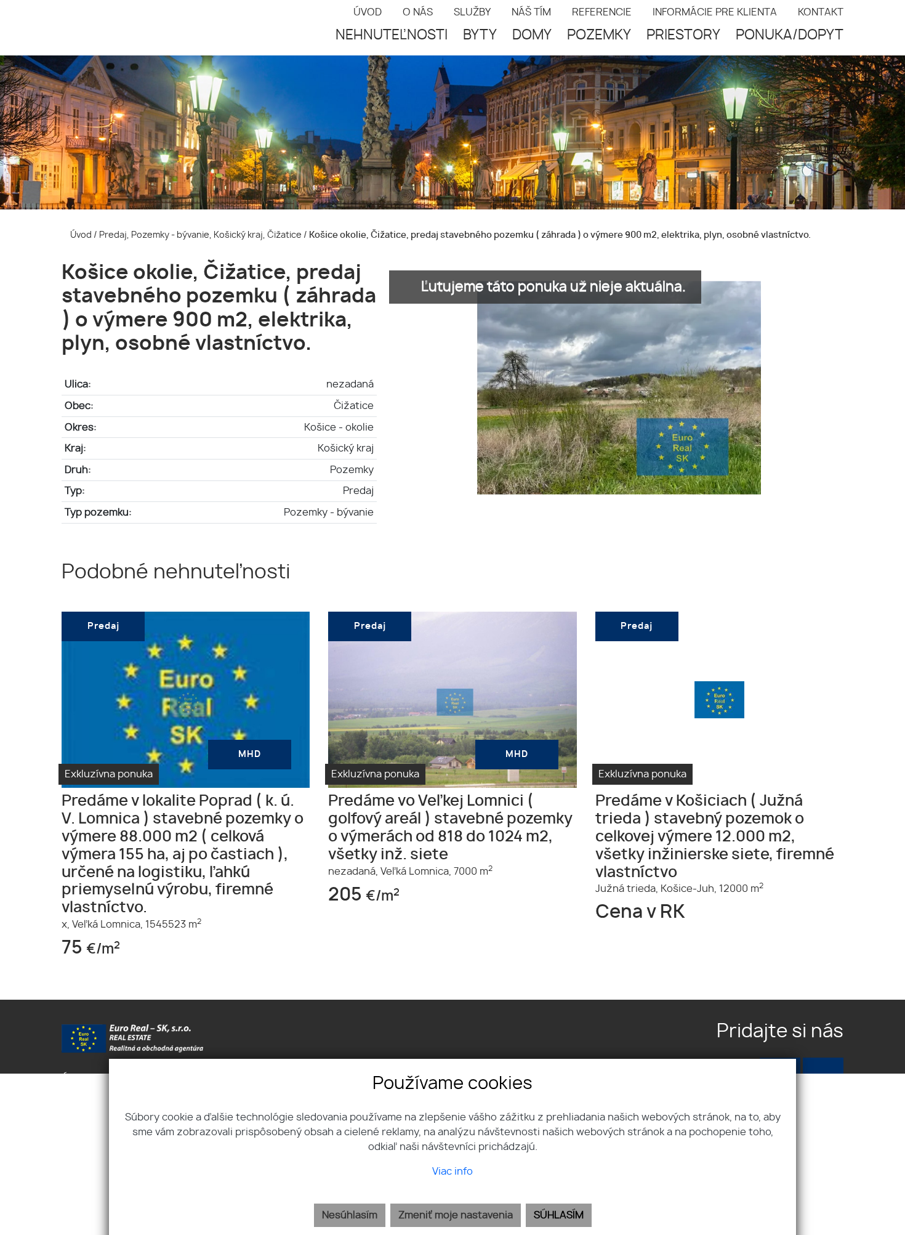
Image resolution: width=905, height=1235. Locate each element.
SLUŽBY (472, 12)
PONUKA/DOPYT (789, 35)
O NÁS (418, 12)
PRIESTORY (683, 35)
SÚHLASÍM (559, 1215)
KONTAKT (820, 12)
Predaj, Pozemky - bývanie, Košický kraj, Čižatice (201, 235)
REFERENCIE (602, 12)
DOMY (532, 35)
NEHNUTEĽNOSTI (392, 35)
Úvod (80, 235)
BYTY (480, 35)
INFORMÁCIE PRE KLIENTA (715, 12)
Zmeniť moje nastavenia (455, 1215)
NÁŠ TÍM (531, 12)
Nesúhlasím (349, 1215)
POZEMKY (599, 35)
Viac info (452, 1171)
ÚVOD (367, 12)
